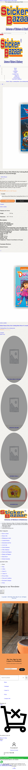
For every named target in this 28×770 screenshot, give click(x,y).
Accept (14, 768)
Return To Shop (3, 738)
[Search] (26, 677)
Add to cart (7, 200)
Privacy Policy (17, 77)
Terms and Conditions (16, 79)
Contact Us (16, 76)
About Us (17, 75)
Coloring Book (3, 328)
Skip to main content (12, 0)
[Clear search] (26, 33)
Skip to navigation (4, 0)
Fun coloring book (11, 328)
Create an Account (14, 750)
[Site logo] (12, 64)
